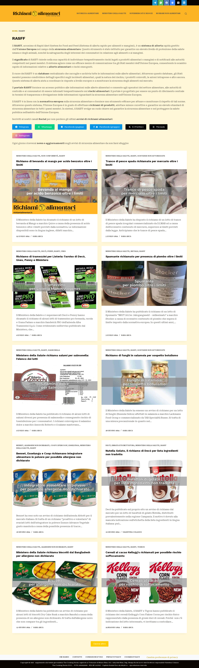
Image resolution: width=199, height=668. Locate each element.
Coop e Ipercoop (59, 445)
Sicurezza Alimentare (88, 13)
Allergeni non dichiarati (37, 445)
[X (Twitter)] (178, 2)
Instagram (24, 135)
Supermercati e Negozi (141, 13)
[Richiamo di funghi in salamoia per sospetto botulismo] (144, 382)
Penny (50, 251)
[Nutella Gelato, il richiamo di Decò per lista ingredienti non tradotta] (144, 481)
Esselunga (73, 445)
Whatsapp (46, 127)
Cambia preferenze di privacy (162, 657)
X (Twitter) (137, 127)
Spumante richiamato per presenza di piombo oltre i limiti (144, 256)
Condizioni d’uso (94, 657)
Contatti (77, 657)
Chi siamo (64, 657)
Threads (160, 127)
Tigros (141, 547)
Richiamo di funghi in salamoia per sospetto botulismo (142, 355)
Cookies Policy (132, 657)
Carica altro (99, 644)
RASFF (62, 156)
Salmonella (54, 350)
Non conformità (49, 156)
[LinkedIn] (184, 2)
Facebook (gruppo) (109, 127)
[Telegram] (155, 2)
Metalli (134, 251)
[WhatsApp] (161, 2)
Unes (63, 251)
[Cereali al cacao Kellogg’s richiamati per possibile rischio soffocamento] (144, 582)
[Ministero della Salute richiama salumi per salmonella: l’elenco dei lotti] (54, 385)
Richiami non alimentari (168, 13)
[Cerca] (186, 14)
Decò (43, 251)
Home (15, 31)
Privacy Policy (113, 657)
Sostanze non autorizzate (151, 156)
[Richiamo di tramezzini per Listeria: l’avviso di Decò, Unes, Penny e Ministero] (54, 286)
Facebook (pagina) (73, 127)
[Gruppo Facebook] (172, 2)
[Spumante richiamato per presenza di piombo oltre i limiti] (144, 283)
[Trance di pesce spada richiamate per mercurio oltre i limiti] (144, 191)
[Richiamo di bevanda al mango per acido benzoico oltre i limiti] (54, 191)
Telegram (23, 127)
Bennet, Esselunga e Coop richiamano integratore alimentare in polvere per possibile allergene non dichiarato (49, 457)
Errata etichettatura (123, 445)
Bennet (19, 445)
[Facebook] (166, 2)
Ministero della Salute (114, 13)
